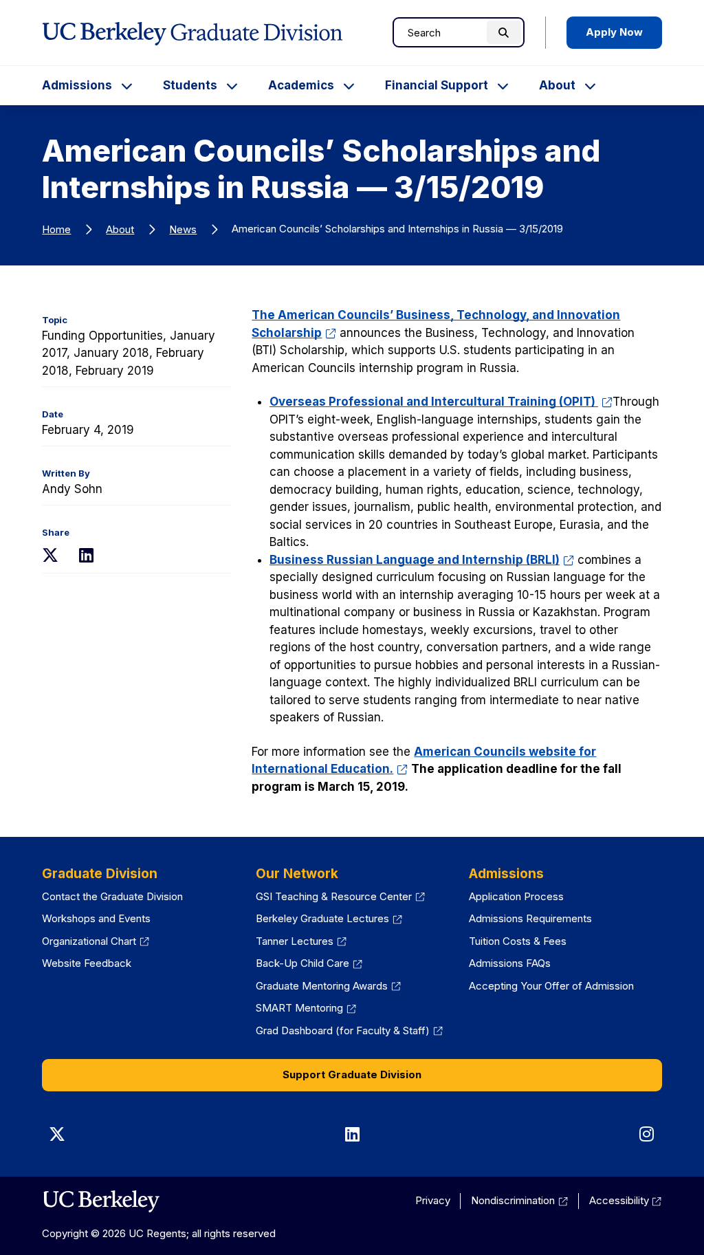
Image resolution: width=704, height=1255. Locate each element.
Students (190, 85)
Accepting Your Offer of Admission (551, 985)
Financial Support (436, 85)
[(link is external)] (101, 1201)
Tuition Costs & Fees (517, 941)
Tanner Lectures (301, 941)
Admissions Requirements (530, 918)
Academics (301, 85)
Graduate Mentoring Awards (328, 985)
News (183, 229)
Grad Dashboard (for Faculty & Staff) (349, 1030)
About (557, 85)
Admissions (77, 85)
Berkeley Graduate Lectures (329, 918)
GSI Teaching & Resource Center (340, 896)
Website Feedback (86, 963)
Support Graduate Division (352, 1074)
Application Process (516, 896)
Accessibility (625, 1200)
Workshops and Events (96, 918)
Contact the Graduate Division (112, 896)
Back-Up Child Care (309, 963)
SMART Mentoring (306, 1007)
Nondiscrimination (519, 1200)
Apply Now (614, 32)
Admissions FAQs (510, 963)
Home (56, 229)
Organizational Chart (95, 941)
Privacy (432, 1200)
